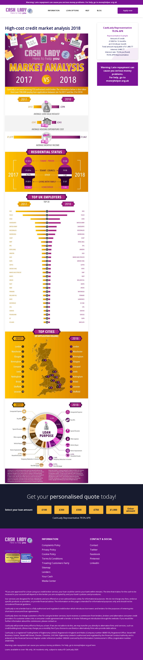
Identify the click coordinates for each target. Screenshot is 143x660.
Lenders (46, 572)
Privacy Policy (49, 549)
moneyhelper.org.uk (108, 2)
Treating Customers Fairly (55, 563)
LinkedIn (94, 563)
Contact (94, 545)
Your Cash (47, 576)
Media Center (49, 580)
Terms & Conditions (52, 558)
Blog (99, 10)
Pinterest (95, 558)
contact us (52, 621)
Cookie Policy (49, 554)
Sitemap (46, 567)
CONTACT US (12, 551)
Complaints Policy (51, 545)
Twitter (94, 549)
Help (87, 10)
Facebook (95, 554)
